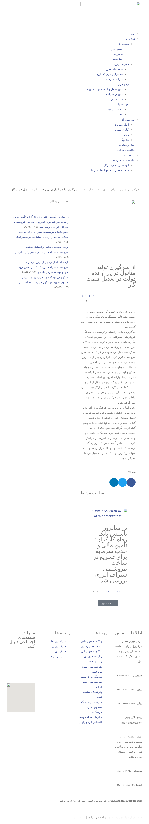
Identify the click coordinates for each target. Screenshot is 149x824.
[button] (131, 482)
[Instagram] (30, 659)
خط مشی (117, 58)
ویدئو (126, 134)
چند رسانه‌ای (115, 817)
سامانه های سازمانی (123, 160)
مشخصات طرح (114, 69)
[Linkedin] (47, 12)
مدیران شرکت (114, 94)
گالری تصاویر (121, 129)
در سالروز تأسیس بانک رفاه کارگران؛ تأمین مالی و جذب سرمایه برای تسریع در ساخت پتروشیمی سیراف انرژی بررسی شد (110, 554)
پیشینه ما (124, 43)
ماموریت (118, 53)
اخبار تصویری (121, 124)
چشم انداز (117, 48)
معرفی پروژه (121, 64)
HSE (120, 114)
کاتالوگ (125, 139)
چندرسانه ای (128, 119)
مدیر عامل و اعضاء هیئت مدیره (105, 89)
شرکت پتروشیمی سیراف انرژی (121, 189)
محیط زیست (115, 109)
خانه (132, 33)
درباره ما (130, 38)
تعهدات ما (123, 104)
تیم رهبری (123, 84)
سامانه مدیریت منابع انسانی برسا (110, 170)
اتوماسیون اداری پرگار (116, 165)
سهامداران (117, 99)
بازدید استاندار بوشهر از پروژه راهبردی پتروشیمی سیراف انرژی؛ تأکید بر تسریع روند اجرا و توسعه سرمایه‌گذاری (43, 267)
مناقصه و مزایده (126, 149)
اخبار (91, 189)
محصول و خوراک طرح (110, 74)
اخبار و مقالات (127, 144)
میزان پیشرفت (114, 79)
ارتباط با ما (129, 154)
